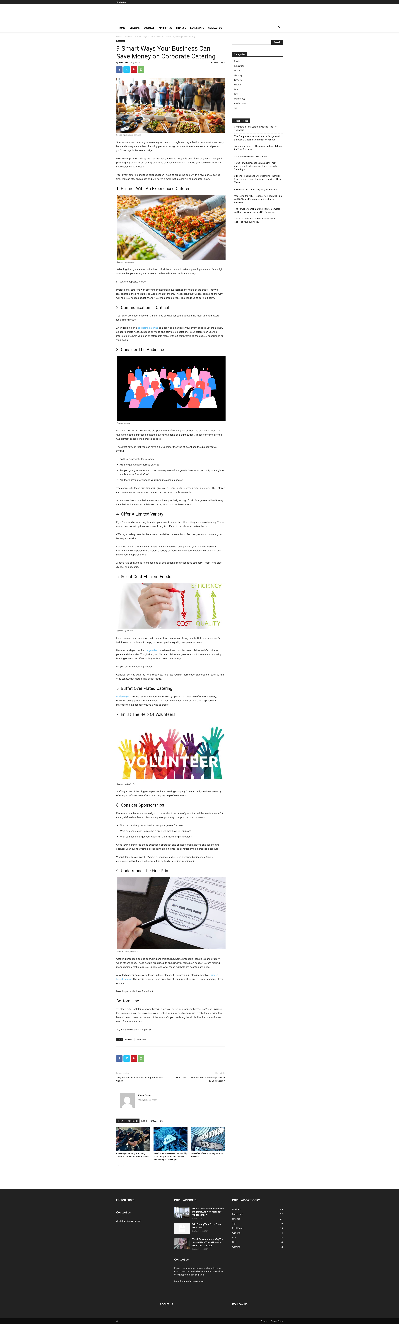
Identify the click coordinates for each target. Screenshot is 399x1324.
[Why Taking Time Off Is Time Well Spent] (182, 1228)
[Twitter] (126, 69)
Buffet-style (122, 696)
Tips (236, 107)
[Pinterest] (134, 69)
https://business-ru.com (148, 1100)
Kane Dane (123, 62)
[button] (279, 28)
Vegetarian (152, 650)
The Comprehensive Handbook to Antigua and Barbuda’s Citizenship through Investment (257, 138)
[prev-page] (118, 1166)
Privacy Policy (277, 1321)
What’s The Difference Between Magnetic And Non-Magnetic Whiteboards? (208, 1211)
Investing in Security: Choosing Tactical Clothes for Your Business (258, 148)
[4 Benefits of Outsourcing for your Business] (208, 1139)
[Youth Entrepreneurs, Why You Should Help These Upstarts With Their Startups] (182, 1243)
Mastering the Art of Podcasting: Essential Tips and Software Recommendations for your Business (258, 199)
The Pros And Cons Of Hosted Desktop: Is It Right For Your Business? (255, 220)
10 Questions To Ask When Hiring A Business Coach (139, 1079)
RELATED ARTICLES (128, 1121)
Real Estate (197, 27)
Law (236, 89)
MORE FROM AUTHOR (152, 1121)
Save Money (141, 1039)
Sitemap (264, 1321)
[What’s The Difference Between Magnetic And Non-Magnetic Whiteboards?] (182, 1212)
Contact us (215, 27)
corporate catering (148, 327)
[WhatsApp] (141, 69)
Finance (181, 27)
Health (237, 84)
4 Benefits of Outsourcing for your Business (256, 189)
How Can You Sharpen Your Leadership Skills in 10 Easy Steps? (200, 1079)
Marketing (165, 27)
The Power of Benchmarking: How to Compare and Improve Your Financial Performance (257, 210)
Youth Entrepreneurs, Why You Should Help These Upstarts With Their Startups (207, 1242)
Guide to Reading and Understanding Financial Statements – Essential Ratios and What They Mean (257, 179)
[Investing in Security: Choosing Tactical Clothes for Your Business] (133, 1139)
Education (239, 65)
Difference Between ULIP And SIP (250, 156)
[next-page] (123, 1166)
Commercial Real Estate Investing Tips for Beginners (255, 128)
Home (121, 27)
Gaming (238, 75)
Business (149, 27)
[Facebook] (119, 69)
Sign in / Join (121, 2)
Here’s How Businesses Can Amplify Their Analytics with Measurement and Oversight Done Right (170, 1156)
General (134, 27)
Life (236, 93)
